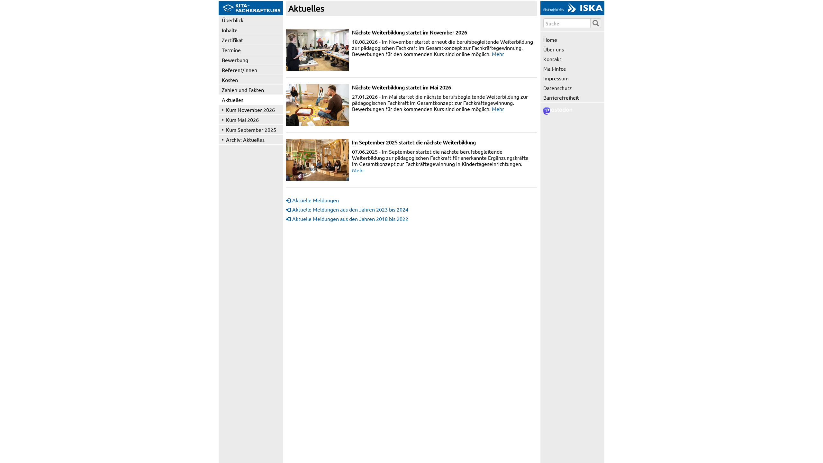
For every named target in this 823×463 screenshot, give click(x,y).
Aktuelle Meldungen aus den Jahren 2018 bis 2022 (350, 218)
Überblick (232, 20)
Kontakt (552, 59)
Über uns (553, 49)
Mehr (498, 53)
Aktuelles (232, 99)
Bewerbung (235, 60)
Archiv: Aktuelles (245, 139)
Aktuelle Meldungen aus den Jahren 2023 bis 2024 (350, 209)
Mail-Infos (554, 68)
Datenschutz (557, 88)
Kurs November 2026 (250, 109)
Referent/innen (239, 70)
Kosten (230, 80)
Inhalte (230, 30)
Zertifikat (232, 40)
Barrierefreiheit (561, 97)
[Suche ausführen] (595, 23)
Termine (231, 50)
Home (550, 39)
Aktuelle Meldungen (315, 200)
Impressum (556, 78)
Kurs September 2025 (251, 129)
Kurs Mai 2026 (242, 119)
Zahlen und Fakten (243, 89)
